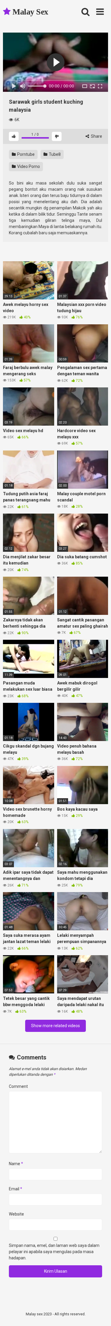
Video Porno (28, 166)
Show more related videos (55, 1025)
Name (16, 1163)
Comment (18, 1086)
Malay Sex (29, 11)
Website (16, 1214)
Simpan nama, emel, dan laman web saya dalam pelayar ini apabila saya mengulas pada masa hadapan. (54, 1251)
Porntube (25, 154)
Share (96, 136)
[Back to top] (100, 1314)
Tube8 (54, 154)
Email (15, 1188)
